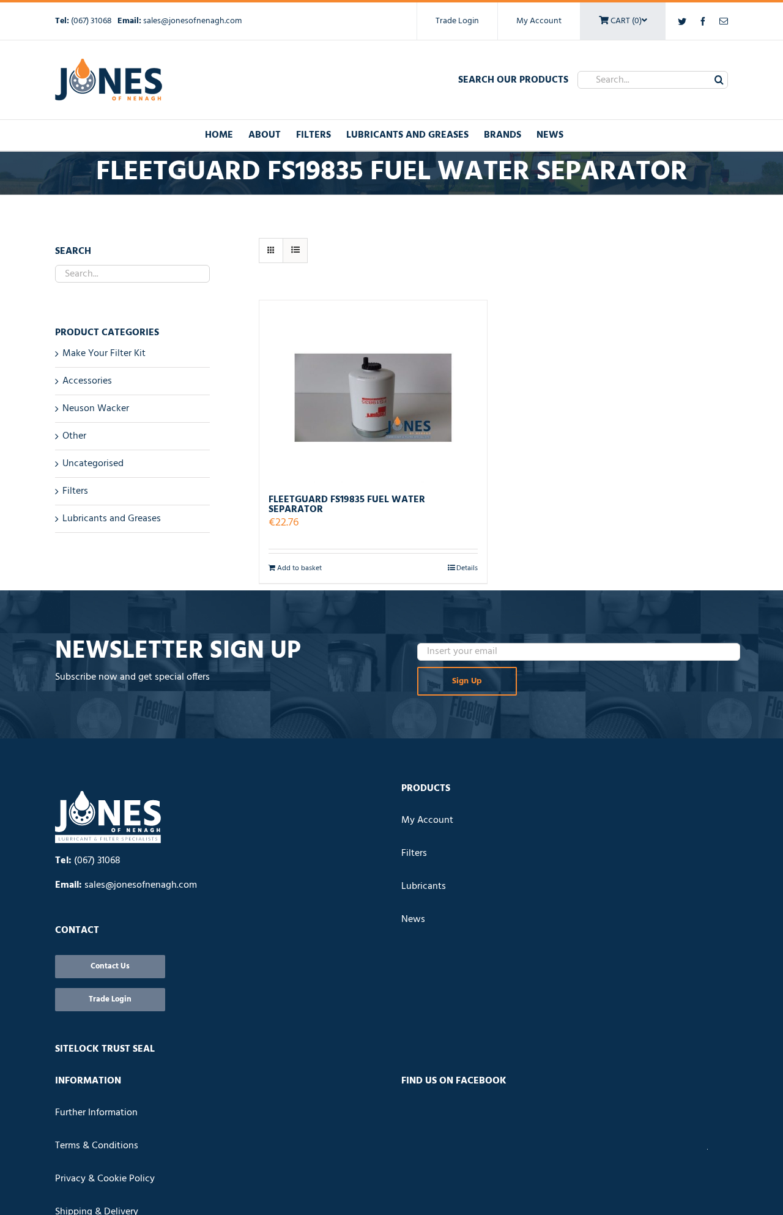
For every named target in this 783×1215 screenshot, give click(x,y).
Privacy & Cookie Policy (105, 1179)
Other (74, 436)
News (413, 919)
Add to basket (299, 568)
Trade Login (457, 21)
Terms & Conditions (96, 1146)
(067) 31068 (92, 21)
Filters (75, 491)
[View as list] (295, 250)
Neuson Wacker (95, 408)
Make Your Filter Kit (104, 353)
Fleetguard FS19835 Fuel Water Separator (347, 505)
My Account (539, 21)
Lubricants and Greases (111, 518)
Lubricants (423, 886)
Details (467, 568)
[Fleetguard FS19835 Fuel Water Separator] (373, 391)
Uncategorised (93, 463)
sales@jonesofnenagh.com (192, 21)
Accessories (87, 381)
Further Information (96, 1112)
